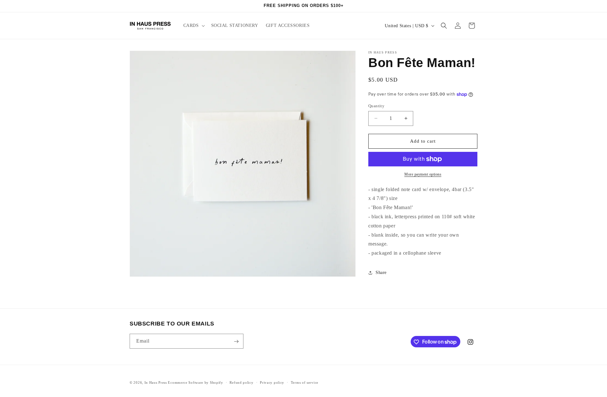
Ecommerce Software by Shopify (195, 382)
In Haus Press (155, 382)
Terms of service (304, 382)
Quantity (376, 105)
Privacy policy (272, 382)
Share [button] (381, 272)
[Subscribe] (236, 341)
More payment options (422, 174)
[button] (193, 25)
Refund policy (241, 382)
